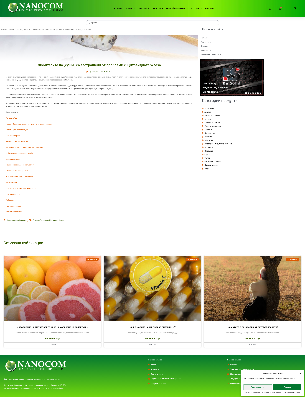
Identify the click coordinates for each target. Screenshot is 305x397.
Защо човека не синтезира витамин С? (152, 327)
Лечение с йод (11, 118)
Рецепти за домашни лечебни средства (21, 188)
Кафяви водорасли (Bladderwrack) (19, 153)
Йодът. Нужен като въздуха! (17, 130)
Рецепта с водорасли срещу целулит (20, 165)
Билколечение (11, 182)
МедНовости (25, 29)
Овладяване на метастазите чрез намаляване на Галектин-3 (52, 327)
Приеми (287, 387)
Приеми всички (257, 387)
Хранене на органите (14, 212)
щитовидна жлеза (56, 220)
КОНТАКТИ (209, 8)
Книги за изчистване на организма (19, 177)
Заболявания (11, 200)
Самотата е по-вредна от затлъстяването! (253, 327)
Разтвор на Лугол (13, 136)
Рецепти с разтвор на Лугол (17, 141)
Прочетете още (52, 338)
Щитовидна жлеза (13, 159)
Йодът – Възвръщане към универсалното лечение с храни (29, 124)
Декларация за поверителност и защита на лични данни (280, 392)
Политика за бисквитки (252, 392)
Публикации (13, 29)
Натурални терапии (13, 206)
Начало (4, 29)
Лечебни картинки (13, 194)
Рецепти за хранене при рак (17, 171)
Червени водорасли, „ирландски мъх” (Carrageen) (25, 147)
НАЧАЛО (118, 8)
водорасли (44, 220)
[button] (300, 373)
